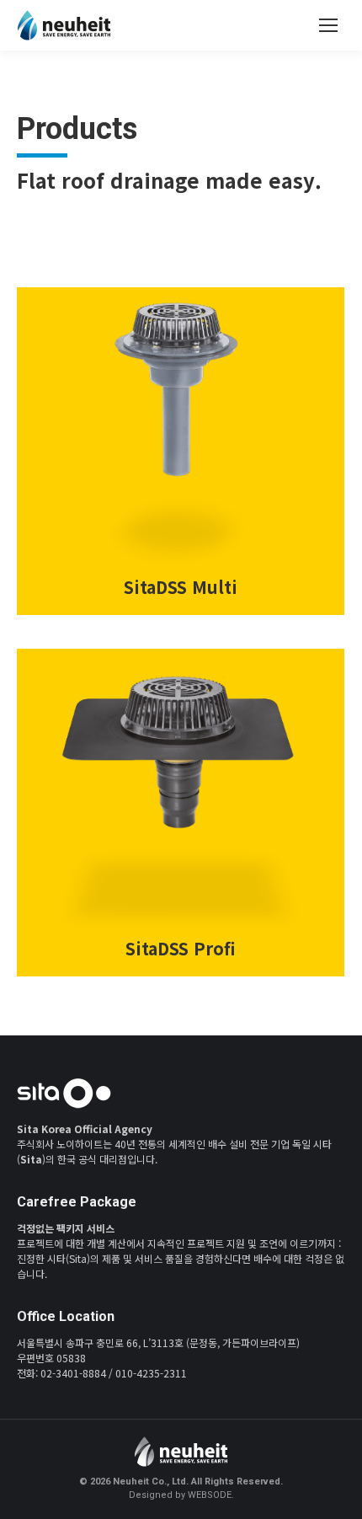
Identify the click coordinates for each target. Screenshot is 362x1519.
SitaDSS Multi (180, 587)
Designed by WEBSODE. (181, 1495)
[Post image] (180, 451)
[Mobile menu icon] (328, 25)
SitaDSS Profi (180, 948)
